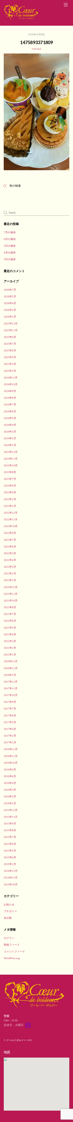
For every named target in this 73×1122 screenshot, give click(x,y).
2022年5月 (10, 553)
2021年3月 (10, 641)
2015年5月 (10, 850)
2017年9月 (10, 701)
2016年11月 (11, 756)
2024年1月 (10, 444)
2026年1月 (10, 316)
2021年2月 (10, 647)
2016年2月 (10, 796)
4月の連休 (10, 252)
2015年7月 (10, 836)
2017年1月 (10, 742)
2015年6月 (10, 843)
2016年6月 (10, 776)
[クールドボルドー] (21, 19)
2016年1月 (10, 803)
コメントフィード (14, 951)
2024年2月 (10, 438)
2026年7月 (10, 289)
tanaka (36, 49)
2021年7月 (10, 613)
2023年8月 (10, 472)
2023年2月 (10, 499)
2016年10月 (11, 762)
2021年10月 (11, 600)
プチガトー (10, 911)
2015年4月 (10, 857)
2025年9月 (10, 336)
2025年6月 (10, 350)
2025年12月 (11, 323)
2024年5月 (10, 418)
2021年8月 (10, 607)
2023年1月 (10, 505)
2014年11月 (11, 877)
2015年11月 (11, 816)
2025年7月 (10, 343)
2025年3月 (10, 363)
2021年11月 (11, 593)
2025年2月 (10, 370)
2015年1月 (10, 864)
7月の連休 (10, 232)
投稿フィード (12, 944)
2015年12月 (11, 810)
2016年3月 (10, 789)
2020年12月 (11, 661)
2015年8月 (10, 830)
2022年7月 (10, 539)
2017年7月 (10, 708)
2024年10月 (11, 384)
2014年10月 (11, 884)
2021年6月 (10, 620)
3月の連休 (10, 259)
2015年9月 (10, 823)
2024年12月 (11, 377)
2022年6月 (10, 546)
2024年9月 (10, 390)
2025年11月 (11, 330)
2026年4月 (10, 303)
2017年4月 (10, 728)
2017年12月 (11, 681)
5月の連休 (10, 245)
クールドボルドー (16, 1040)
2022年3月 (10, 566)
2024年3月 (10, 431)
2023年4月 (10, 492)
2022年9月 (10, 532)
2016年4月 (10, 782)
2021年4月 (10, 634)
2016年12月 (11, 749)
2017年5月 (10, 722)
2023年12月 (11, 451)
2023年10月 (11, 465)
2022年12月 (11, 512)
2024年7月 (10, 404)
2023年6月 (10, 485)
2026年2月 (10, 309)
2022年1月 (10, 580)
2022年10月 (11, 526)
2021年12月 (11, 587)
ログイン (9, 937)
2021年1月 (10, 654)
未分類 (8, 917)
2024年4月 (10, 424)
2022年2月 (10, 573)
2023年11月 (11, 458)
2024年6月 (10, 411)
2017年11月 (11, 688)
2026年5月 (10, 296)
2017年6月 (10, 715)
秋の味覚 (15, 185)
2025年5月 (10, 357)
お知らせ (9, 904)
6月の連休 (10, 239)
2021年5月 (10, 627)
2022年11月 (11, 519)
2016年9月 (10, 769)
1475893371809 (36, 42)
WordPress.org (12, 958)
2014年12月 (11, 870)
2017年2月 (10, 735)
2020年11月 (11, 668)
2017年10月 (11, 695)
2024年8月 (10, 397)
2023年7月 (10, 478)
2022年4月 (10, 559)
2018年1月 (10, 674)
